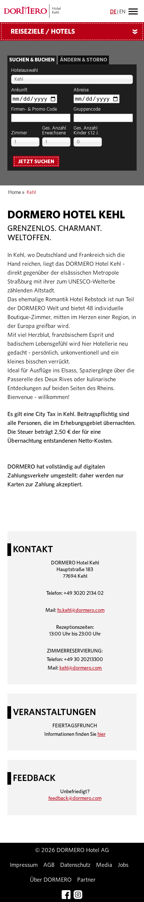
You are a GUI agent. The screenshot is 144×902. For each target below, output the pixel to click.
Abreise (81, 90)
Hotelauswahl (24, 70)
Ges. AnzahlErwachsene (54, 130)
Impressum (24, 865)
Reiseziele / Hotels (75, 31)
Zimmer (19, 133)
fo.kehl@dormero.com (80, 610)
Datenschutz (75, 865)
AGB (49, 865)
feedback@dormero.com (75, 798)
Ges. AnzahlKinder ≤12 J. (86, 130)
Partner (86, 880)
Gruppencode (86, 109)
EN (122, 11)
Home (14, 192)
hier (101, 734)
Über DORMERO (51, 880)
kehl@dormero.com (80, 668)
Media (104, 865)
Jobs (123, 865)
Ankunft (19, 90)
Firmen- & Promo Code (34, 109)
